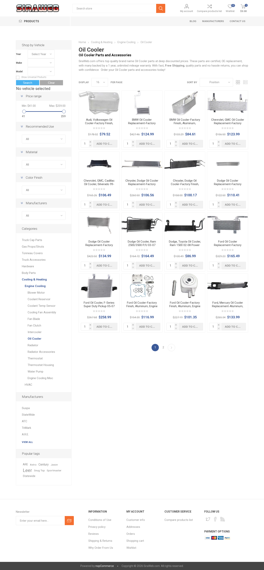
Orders (130, 534)
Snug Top (39, 470)
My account (186, 11)
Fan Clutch (34, 325)
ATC (24, 421)
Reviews (93, 534)
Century (43, 464)
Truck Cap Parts (32, 240)
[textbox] (114, 8)
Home (82, 42)
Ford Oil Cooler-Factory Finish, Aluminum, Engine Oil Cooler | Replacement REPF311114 (142, 308)
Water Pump (35, 371)
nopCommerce (104, 565)
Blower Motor (36, 292)
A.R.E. (25, 434)
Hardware (28, 266)
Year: (18, 54)
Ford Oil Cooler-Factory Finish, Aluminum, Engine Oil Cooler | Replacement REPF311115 (184, 308)
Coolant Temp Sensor (41, 306)
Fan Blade (34, 319)
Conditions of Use (99, 520)
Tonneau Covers (32, 253)
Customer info (135, 520)
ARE (25, 464)
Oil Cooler (34, 338)
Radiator (33, 345)
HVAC (28, 384)
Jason (54, 464)
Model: (19, 71)
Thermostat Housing (41, 365)
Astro (33, 464)
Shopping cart (135, 541)
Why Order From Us (100, 547)
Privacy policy (97, 527)
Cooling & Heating (101, 42)
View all (27, 442)
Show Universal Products (33, 77)
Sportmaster (54, 470)
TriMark (26, 428)
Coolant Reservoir (39, 299)
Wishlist (131, 547)
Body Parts (29, 273)
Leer (27, 470)
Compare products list (209, 11)
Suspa (26, 408)
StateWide (28, 414)
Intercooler (35, 332)
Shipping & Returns (100, 541)
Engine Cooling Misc (40, 378)
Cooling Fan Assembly (42, 312)
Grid (238, 82)
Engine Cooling (126, 42)
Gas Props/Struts (33, 246)
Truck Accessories (34, 259)
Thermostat (35, 358)
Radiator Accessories (41, 352)
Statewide (29, 476)
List (245, 82)
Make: (19, 63)
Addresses (133, 527)
